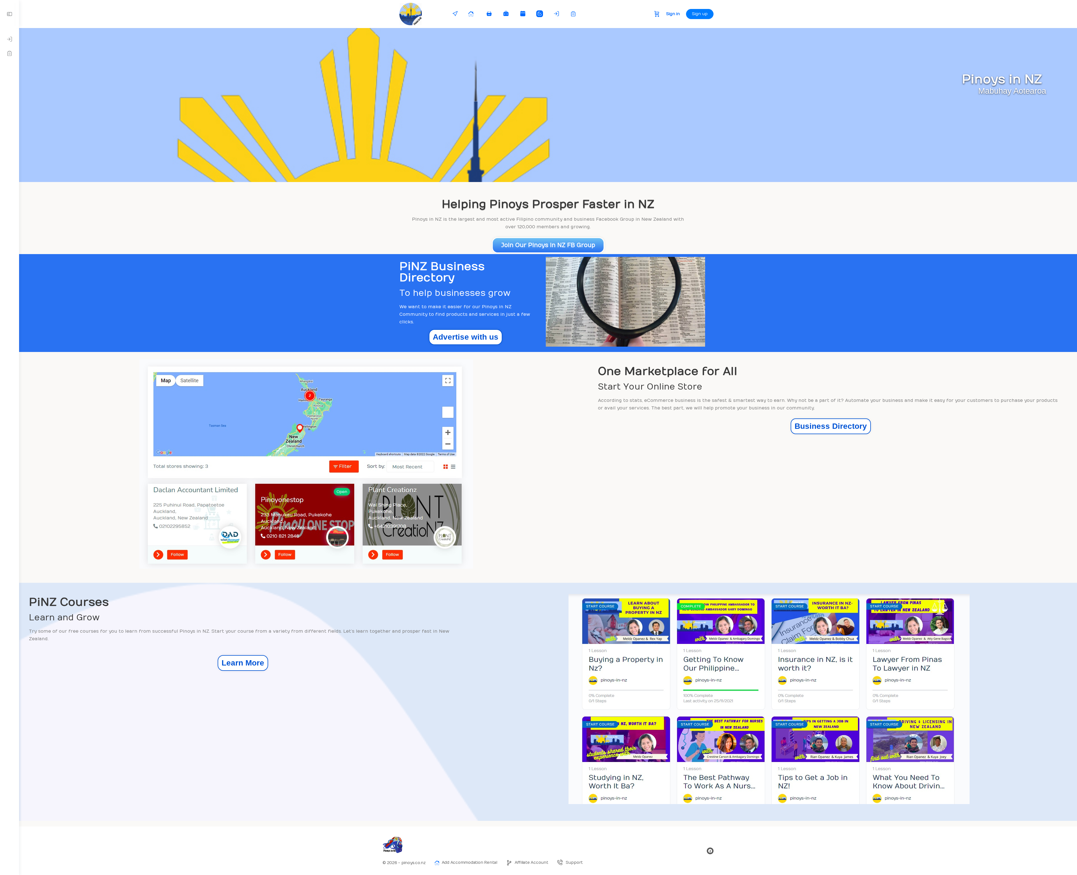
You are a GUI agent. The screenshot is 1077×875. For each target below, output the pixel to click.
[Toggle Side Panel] (9, 14)
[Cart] (657, 14)
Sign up (700, 13)
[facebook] (710, 851)
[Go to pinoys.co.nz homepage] (410, 13)
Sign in (673, 13)
